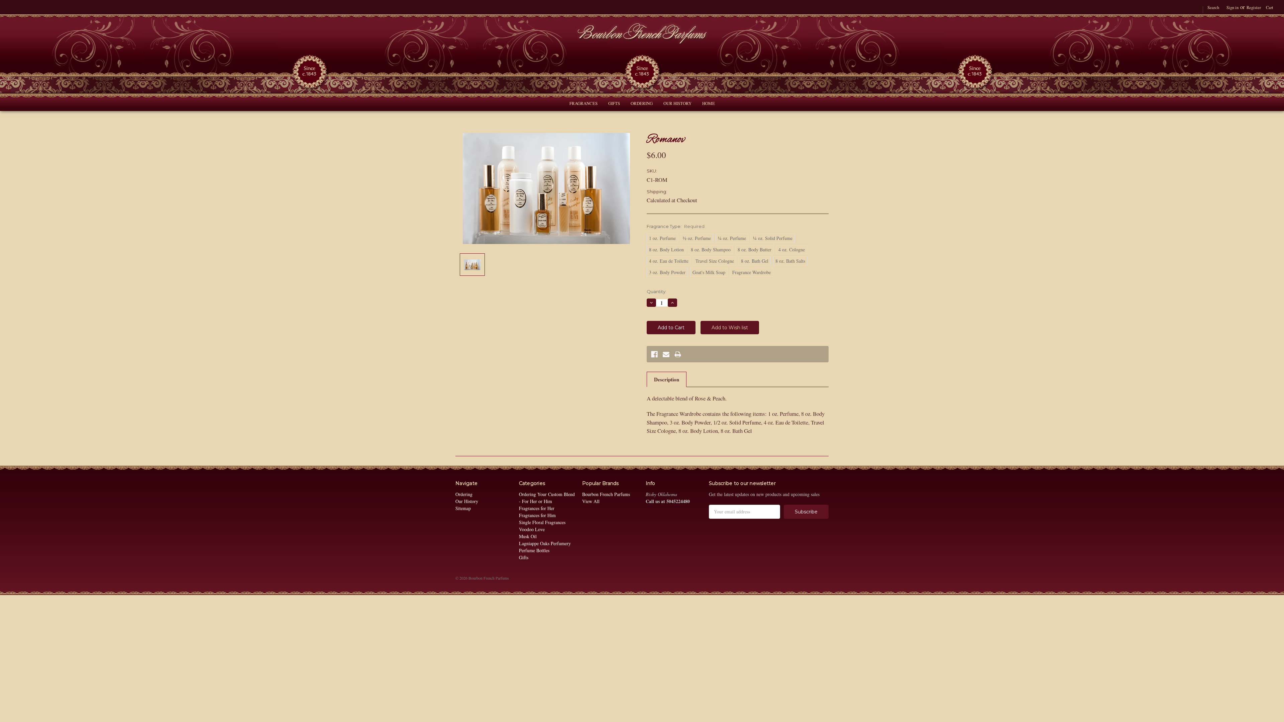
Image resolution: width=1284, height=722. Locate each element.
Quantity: (656, 291)
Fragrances (583, 103)
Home (708, 103)
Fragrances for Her (536, 508)
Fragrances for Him (537, 515)
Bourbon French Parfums (606, 494)
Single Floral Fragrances (542, 522)
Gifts (614, 103)
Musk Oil (528, 536)
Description (666, 379)
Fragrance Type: (676, 226)
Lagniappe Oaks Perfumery (545, 543)
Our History (677, 103)
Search (1213, 7)
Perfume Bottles (534, 550)
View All (591, 501)
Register (1254, 7)
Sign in (1232, 7)
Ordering (642, 103)
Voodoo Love (532, 529)
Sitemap (463, 508)
